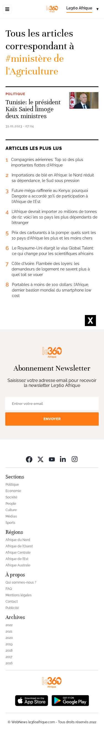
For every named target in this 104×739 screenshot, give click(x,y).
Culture (11, 510)
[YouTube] (52, 459)
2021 (9, 631)
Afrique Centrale (18, 553)
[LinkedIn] (63, 459)
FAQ (9, 589)
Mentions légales (19, 595)
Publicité (12, 608)
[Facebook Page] (29, 459)
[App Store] (31, 700)
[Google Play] (70, 700)
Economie (13, 491)
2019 (9, 644)
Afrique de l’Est (17, 559)
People (11, 504)
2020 (9, 638)
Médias (11, 516)
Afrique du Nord (18, 540)
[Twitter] (40, 459)
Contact (12, 601)
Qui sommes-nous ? (21, 582)
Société (11, 497)
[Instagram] (74, 459)
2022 (9, 625)
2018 (9, 650)
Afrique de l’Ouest (19, 546)
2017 (9, 657)
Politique (15, 94)
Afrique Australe (18, 565)
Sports (10, 523)
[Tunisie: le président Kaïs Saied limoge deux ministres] (83, 100)
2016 (9, 663)
